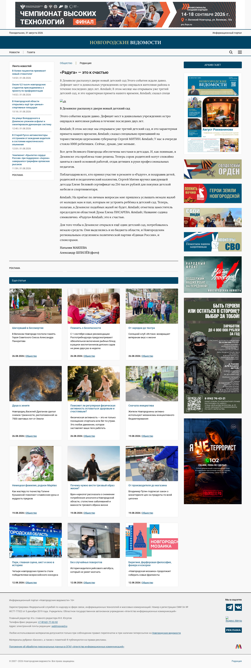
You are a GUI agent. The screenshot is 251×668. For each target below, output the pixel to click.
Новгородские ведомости (166, 633)
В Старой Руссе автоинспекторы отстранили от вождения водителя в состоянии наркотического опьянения (31, 140)
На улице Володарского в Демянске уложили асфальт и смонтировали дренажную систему (31, 121)
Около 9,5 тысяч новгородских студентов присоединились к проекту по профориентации (29, 87)
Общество (66, 63)
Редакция (237, 661)
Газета (31, 52)
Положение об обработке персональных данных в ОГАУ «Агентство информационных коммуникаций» (66, 646)
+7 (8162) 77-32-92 (48, 622)
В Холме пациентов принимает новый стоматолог (29, 72)
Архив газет (213, 64)
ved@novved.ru (59, 626)
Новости (14, 52)
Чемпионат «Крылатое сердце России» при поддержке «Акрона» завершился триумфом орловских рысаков (31, 160)
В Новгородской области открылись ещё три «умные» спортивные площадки (28, 104)
